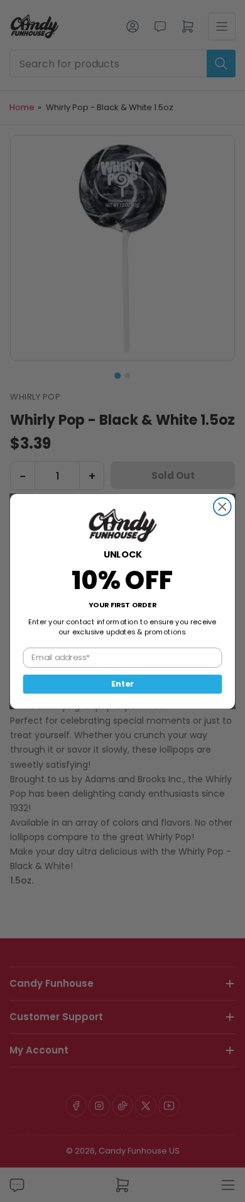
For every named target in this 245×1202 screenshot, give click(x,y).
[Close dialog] (222, 506)
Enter (122, 683)
